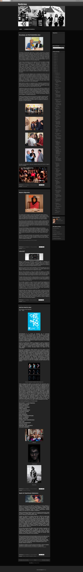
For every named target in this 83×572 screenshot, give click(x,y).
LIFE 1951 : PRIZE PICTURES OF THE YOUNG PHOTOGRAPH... (58, 159)
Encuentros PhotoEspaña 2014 (58, 126)
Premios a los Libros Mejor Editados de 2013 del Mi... (58, 122)
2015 (55, 70)
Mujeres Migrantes (24, 192)
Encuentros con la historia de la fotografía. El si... (58, 200)
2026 (55, 53)
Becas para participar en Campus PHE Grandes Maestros (58, 112)
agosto (56, 79)
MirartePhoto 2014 (57, 108)
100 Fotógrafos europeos (57, 134)
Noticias (22, 4)
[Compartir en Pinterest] (43, 185)
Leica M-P (22, 251)
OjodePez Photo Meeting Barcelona (58, 147)
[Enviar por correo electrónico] (39, 185)
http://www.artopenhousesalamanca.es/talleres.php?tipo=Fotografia (32, 546)
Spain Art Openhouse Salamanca (28, 493)
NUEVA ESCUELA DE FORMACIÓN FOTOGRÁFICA (58, 137)
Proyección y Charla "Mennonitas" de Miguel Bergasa (57, 170)
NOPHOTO (57, 212)
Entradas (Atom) (36, 562)
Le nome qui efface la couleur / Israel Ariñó (58, 130)
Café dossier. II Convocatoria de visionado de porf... (58, 187)
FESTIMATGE (57, 208)
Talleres (35, 556)
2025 (55, 54)
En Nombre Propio (56, 236)
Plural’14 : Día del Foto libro (58, 178)
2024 (55, 56)
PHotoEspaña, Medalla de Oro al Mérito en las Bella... (58, 196)
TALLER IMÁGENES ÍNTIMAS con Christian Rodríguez (57, 143)
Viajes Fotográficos (57, 211)
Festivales (28, 490)
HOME (20, 29)
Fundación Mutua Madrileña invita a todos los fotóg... (58, 175)
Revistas (24, 248)
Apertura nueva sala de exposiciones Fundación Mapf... (57, 117)
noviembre (57, 74)
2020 (55, 62)
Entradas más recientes (23, 560)
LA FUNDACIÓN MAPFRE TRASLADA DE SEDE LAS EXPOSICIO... (58, 151)
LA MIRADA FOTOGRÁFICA (29, 29)
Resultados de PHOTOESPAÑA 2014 (29, 35)
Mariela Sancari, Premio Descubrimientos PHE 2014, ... (58, 101)
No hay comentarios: (33, 184)
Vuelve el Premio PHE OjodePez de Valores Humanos (58, 191)
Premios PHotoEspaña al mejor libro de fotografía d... (58, 96)
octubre (56, 76)
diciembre (57, 73)
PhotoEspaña (25, 186)
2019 (55, 64)
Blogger (45, 569)
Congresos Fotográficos (29, 556)
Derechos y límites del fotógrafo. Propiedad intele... (57, 165)
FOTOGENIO (57, 155)
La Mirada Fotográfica (57, 238)
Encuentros (24, 490)
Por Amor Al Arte (56, 228)
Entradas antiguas (45, 560)
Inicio (35, 560)
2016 (55, 68)
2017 (55, 67)
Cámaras (24, 301)
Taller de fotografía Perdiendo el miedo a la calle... (57, 182)
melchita (59, 219)
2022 (55, 59)
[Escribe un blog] (40, 185)
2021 (55, 61)
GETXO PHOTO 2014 (25, 307)
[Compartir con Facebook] (42, 185)
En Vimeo (54, 230)
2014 (55, 71)
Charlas (24, 556)
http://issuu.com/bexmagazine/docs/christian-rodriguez (28, 240)
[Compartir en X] (41, 185)
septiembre (57, 77)
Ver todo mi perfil (60, 220)
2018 (55, 65)
